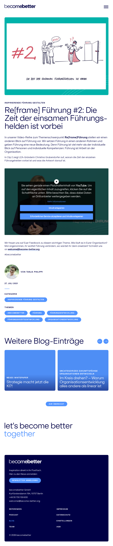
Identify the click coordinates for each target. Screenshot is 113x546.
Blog (11, 521)
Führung (37, 313)
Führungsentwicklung (62, 313)
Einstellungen (64, 521)
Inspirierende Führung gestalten (25, 103)
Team (11, 527)
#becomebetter (16, 313)
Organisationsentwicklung (63, 320)
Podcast (13, 515)
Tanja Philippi (34, 272)
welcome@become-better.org (24, 249)
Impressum (62, 509)
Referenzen (15, 509)
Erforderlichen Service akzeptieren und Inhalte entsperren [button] (56, 216)
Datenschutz (63, 515)
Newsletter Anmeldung (25, 480)
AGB (59, 527)
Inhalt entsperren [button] (56, 208)
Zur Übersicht (56, 404)
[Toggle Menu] (106, 7)
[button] (99, 341)
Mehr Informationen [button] (56, 201)
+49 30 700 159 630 (18, 497)
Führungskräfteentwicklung (24, 320)
